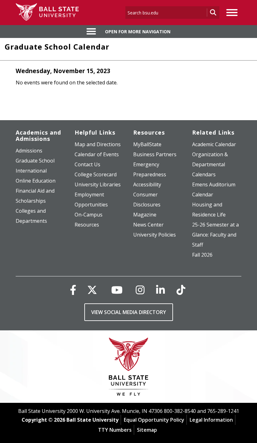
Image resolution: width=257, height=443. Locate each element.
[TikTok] (180, 289)
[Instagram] (140, 289)
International (31, 170)
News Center (148, 224)
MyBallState (147, 144)
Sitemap (147, 429)
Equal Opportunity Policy (154, 419)
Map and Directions (98, 144)
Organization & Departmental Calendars (210, 164)
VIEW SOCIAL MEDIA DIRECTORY (128, 312)
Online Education (35, 180)
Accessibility (147, 184)
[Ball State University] (128, 368)
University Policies (154, 234)
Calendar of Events (97, 154)
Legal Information (211, 419)
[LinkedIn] (160, 289)
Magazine (144, 214)
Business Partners (154, 154)
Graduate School (35, 160)
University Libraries (98, 184)
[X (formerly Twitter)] (92, 289)
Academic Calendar (214, 144)
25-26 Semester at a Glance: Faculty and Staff (215, 234)
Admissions (29, 150)
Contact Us (87, 164)
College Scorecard (96, 174)
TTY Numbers (115, 429)
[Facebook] (73, 289)
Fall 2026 (202, 254)
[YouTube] (117, 289)
